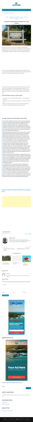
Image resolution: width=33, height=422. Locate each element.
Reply (30, 273)
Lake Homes (4, 402)
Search (3, 386)
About (16, 418)
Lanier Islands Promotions (7, 410)
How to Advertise (21, 418)
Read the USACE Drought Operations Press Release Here (16, 190)
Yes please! (17, 332)
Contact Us (17, 419)
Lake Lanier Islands (6, 404)
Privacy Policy (27, 418)
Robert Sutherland (5, 233)
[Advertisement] (16, 201)
